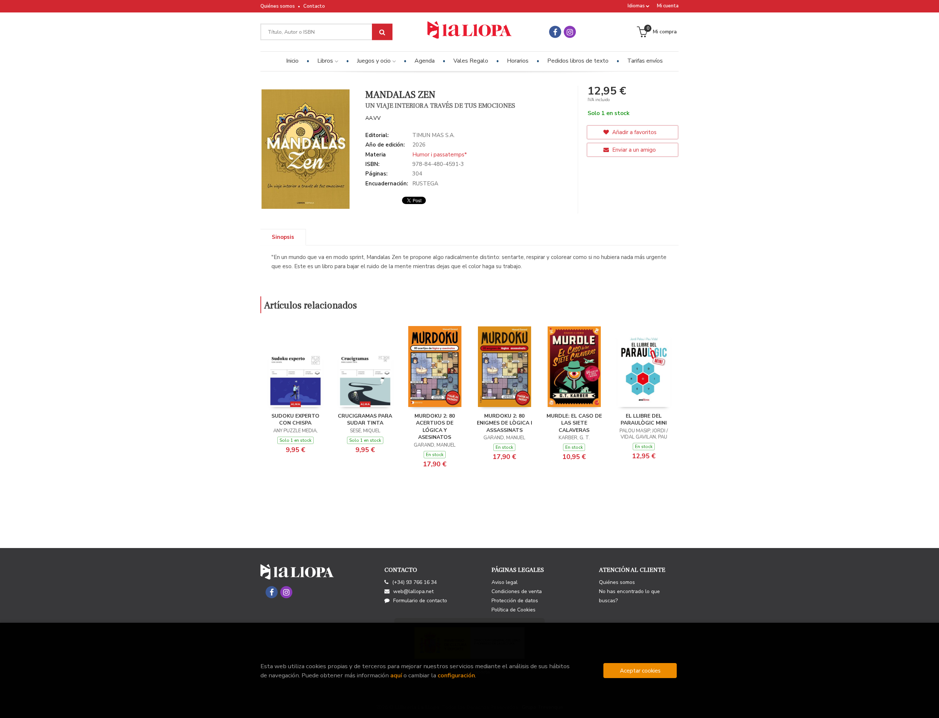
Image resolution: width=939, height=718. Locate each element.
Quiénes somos (277, 6)
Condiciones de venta (517, 591)
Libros (326, 61)
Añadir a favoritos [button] (634, 132)
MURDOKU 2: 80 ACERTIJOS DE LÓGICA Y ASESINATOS (434, 426)
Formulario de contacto (420, 600)
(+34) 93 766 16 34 (414, 582)
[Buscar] (382, 32)
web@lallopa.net (413, 591)
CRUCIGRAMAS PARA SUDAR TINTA (365, 419)
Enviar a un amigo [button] (633, 149)
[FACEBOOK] (555, 32)
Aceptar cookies (640, 670)
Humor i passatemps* (439, 154)
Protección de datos (515, 600)
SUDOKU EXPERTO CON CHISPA (295, 419)
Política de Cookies (514, 609)
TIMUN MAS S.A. (433, 135)
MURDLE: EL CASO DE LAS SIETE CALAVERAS (574, 423)
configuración (456, 675)
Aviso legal (505, 582)
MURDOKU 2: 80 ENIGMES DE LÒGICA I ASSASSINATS (504, 423)
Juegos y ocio (374, 61)
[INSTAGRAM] (570, 32)
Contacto (314, 6)
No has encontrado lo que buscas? (629, 596)
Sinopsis (283, 237)
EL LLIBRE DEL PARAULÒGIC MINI (644, 419)
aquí (396, 675)
